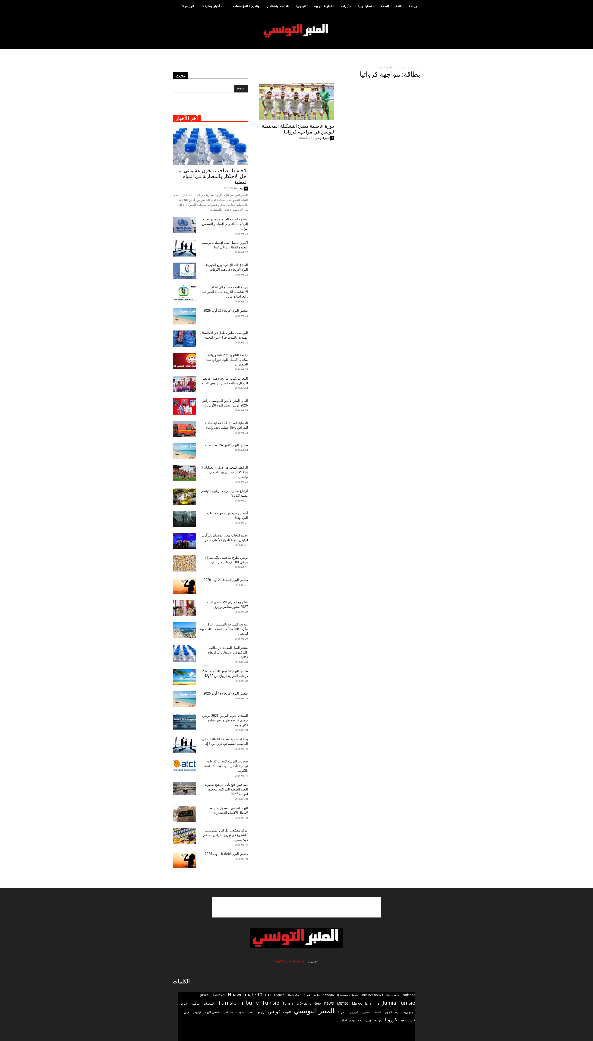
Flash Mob (294, 995)
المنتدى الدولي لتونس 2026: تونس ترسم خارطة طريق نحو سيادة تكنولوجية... (225, 720)
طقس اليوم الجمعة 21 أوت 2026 (226, 580)
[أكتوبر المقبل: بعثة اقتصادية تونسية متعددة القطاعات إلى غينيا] (184, 248)
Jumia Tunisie (399, 1002)
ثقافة (398, 6)
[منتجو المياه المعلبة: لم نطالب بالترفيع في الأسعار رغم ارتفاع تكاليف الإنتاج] (184, 653)
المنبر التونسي (322, 138)
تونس (274, 1011)
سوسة (240, 1012)
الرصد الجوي (393, 1012)
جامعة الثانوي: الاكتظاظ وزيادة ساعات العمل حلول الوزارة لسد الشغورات (227, 359)
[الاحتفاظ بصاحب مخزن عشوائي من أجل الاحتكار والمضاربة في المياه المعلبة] (210, 146)
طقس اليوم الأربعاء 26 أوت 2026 (225, 310)
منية (242, 188)
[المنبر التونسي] (296, 30)
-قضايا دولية (366, 6)
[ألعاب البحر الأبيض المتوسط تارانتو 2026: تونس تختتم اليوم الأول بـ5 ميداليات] (184, 406)
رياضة (413, 6)
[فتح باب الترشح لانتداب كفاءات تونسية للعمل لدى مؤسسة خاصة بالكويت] (184, 765)
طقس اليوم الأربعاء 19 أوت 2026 (225, 693)
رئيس (260, 1012)
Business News (348, 995)
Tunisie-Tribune (238, 1002)
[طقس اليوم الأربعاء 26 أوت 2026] (184, 316)
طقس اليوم (212, 1012)
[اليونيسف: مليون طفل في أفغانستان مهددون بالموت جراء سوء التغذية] (184, 338)
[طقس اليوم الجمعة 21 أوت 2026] (184, 586)
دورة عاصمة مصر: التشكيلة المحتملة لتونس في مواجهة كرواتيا (298, 129)
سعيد (250, 1012)
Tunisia (287, 1003)
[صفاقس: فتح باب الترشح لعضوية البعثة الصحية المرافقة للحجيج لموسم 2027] (184, 788)
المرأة (342, 1011)
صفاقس (228, 1012)
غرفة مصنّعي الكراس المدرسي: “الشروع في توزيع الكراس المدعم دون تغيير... (225, 834)
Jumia (204, 995)
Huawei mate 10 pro (249, 994)
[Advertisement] (296, 907)
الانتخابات (209, 1003)
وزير (368, 1020)
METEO (343, 1003)
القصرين (366, 1012)
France (279, 995)
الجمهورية (409, 1012)
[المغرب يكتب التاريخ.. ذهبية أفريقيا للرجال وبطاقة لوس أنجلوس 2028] (184, 384)
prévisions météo (308, 1003)
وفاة (360, 1020)
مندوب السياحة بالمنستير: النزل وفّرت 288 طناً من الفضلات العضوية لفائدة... (224, 628)
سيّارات (346, 6)
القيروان (354, 1012)
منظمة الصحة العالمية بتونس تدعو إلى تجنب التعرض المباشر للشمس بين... (225, 223)
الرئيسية (188, 6)
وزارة (378, 1020)
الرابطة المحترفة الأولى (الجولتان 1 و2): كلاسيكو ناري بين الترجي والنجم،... (224, 472)
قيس (186, 1012)
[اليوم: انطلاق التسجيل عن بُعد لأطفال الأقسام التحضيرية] (184, 814)
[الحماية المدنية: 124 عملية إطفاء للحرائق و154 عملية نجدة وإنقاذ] (184, 429)
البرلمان (195, 1003)
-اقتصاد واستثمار (278, 6)
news (329, 1003)
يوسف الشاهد (347, 1020)
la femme (372, 1003)
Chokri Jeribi (312, 995)
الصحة (384, 6)
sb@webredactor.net (290, 961)
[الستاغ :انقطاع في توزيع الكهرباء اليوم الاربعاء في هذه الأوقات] (184, 271)
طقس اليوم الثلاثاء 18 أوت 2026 (226, 854)
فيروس (196, 1012)
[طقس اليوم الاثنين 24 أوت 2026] (184, 451)
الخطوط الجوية (324, 6)
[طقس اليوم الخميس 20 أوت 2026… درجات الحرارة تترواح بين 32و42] (184, 677)
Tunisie (270, 1002)
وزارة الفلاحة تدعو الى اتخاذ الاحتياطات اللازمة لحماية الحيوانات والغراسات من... (225, 291)
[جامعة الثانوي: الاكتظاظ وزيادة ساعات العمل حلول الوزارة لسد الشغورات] (184, 361)
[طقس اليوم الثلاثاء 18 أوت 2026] (184, 859)
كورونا (391, 1019)
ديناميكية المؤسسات (246, 6)
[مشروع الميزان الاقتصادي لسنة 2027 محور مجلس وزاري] (184, 608)
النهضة (287, 1012)
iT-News (218, 995)
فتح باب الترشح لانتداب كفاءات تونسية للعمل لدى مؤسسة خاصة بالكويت (226, 765)
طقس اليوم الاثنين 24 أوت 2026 (226, 445)
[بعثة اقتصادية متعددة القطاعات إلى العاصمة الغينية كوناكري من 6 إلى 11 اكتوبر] (184, 745)
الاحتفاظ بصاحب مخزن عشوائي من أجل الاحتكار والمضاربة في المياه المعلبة (212, 176)
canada (328, 995)
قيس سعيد (408, 1020)
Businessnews (372, 995)
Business (392, 995)
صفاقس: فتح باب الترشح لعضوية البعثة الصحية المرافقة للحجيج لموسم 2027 (226, 789)
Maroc (357, 1003)
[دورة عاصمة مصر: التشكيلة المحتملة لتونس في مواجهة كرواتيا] (296, 101)
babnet (409, 994)
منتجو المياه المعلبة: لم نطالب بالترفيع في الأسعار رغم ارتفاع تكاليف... (228, 652)
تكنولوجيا (302, 6)
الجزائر (183, 1003)
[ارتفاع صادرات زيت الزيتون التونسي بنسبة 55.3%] (184, 497)
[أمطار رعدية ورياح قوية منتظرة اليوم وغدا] (184, 519)
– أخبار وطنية (214, 6)
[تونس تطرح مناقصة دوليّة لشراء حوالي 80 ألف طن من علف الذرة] (184, 563)
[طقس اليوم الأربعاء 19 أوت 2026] (184, 699)
